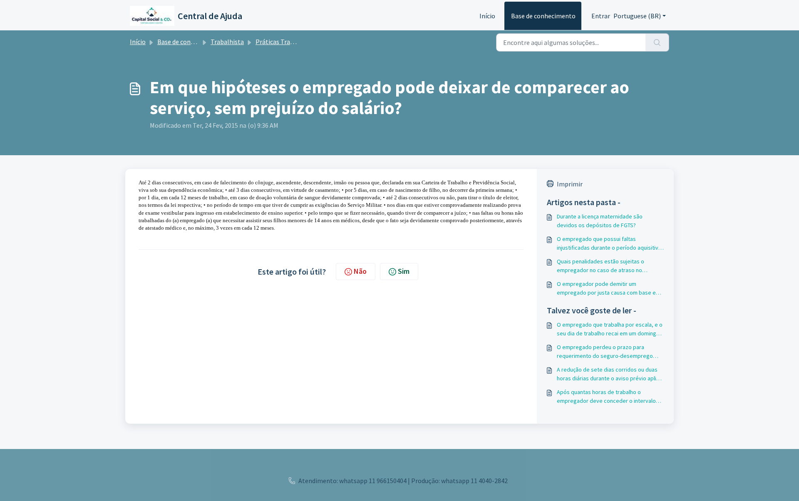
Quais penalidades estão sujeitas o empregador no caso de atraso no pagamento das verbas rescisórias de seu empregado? (609, 266)
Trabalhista (227, 41)
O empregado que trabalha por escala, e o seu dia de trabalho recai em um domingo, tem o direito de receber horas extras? (610, 329)
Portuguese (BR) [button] (637, 16)
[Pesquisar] (657, 42)
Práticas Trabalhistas (286, 41)
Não (360, 271)
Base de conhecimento (543, 16)
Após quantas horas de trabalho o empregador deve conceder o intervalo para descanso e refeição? (606, 396)
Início (487, 16)
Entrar (600, 16)
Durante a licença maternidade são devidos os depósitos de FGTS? (600, 221)
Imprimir (570, 184)
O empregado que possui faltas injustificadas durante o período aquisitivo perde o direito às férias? (609, 243)
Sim (403, 271)
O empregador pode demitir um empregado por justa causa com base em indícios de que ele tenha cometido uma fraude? (608, 288)
